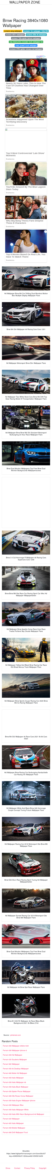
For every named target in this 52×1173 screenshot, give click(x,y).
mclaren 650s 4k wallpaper (36, 34)
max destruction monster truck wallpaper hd (26, 42)
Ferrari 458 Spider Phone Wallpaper (16, 1091)
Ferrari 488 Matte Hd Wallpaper (15, 1073)
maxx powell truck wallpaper (26, 45)
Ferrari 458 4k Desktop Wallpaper (16, 1068)
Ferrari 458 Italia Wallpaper (13, 1077)
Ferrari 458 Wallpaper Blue (13, 1105)
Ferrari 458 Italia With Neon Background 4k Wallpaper (23, 1114)
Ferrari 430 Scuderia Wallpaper (15, 1059)
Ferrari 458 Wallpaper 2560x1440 (16, 1046)
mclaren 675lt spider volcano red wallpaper (26, 49)
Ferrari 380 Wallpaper (11, 1064)
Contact (17, 1168)
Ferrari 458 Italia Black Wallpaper (15, 1087)
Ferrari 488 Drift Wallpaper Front (15, 1132)
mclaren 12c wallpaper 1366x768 (36, 31)
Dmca (8, 1168)
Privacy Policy (29, 1168)
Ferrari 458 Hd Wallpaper (12, 1055)
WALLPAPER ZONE (24, 2)
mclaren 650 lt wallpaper (15, 34)
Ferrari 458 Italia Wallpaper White (16, 1109)
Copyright (42, 1168)
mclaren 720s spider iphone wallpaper (26, 38)
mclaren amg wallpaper (13, 31)
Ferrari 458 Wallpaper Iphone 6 (15, 1050)
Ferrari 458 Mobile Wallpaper (14, 1128)
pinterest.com (15, 1035)
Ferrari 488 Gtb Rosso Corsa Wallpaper (18, 1096)
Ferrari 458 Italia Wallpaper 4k (14, 1082)
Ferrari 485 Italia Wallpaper (13, 1123)
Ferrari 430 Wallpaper (11, 1118)
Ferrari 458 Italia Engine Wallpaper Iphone (19, 1100)
